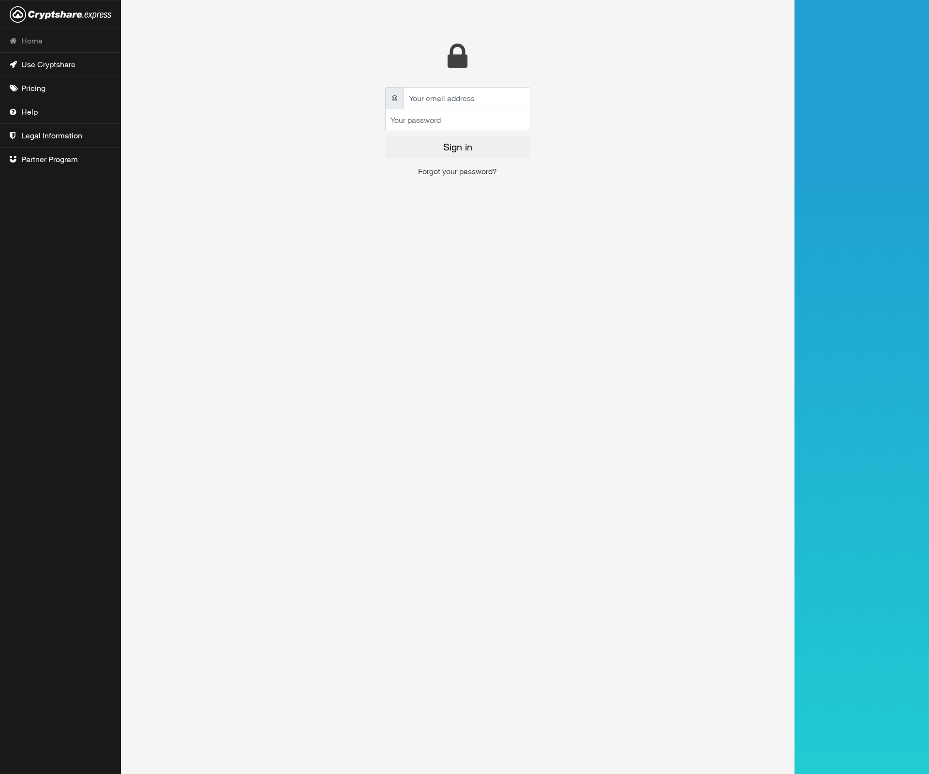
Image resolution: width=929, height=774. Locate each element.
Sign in (457, 146)
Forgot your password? (457, 171)
